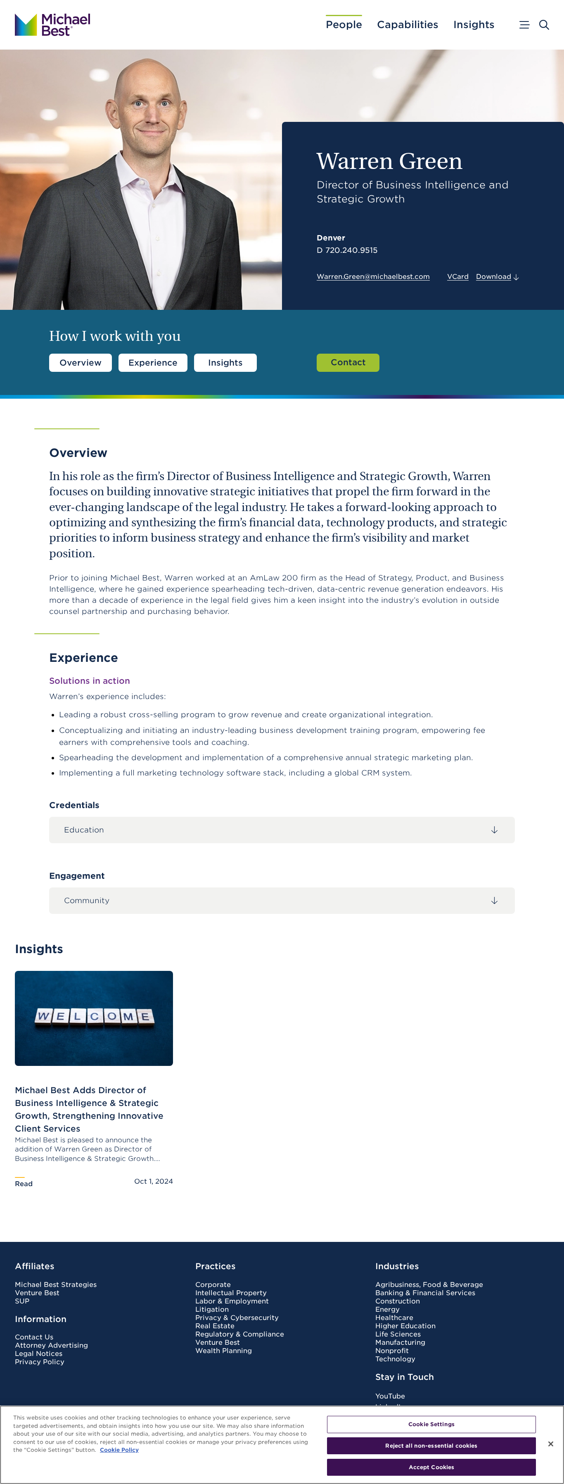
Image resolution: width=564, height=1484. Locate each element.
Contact (348, 362)
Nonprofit (392, 1351)
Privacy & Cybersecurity (237, 1318)
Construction (397, 1301)
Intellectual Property (231, 1293)
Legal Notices (38, 1354)
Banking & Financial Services (425, 1293)
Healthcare (394, 1318)
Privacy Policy (39, 1362)
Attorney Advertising (51, 1345)
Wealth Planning (223, 1351)
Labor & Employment (232, 1301)
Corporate (213, 1285)
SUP (22, 1301)
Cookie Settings (431, 1424)
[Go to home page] (52, 25)
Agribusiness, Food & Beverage (429, 1285)
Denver (331, 237)
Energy (387, 1309)
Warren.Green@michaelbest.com (373, 277)
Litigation (212, 1309)
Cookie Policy (119, 1450)
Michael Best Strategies (56, 1285)
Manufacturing (400, 1342)
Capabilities (407, 25)
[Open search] (544, 25)
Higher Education (405, 1326)
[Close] (551, 1444)
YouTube (390, 1396)
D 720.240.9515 (347, 250)
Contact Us (34, 1337)
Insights (474, 25)
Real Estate (215, 1326)
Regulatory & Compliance (239, 1334)
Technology (395, 1359)
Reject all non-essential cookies (431, 1446)
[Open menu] (524, 24)
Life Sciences (398, 1334)
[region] (282, 1445)
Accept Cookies (432, 1467)
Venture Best (37, 1293)
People (344, 25)
